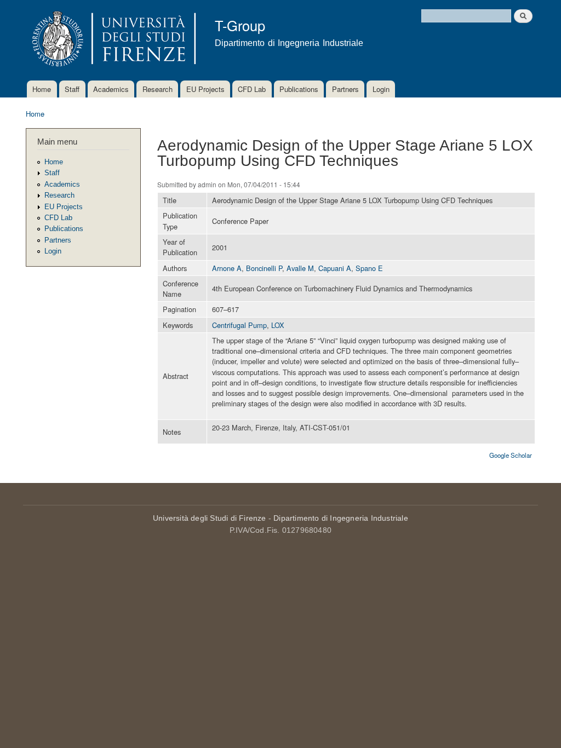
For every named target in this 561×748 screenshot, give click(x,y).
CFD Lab (252, 89)
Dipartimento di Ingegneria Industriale (340, 518)
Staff (72, 89)
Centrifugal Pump (239, 325)
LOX (277, 325)
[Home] (112, 40)
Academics (111, 89)
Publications (298, 89)
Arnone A (227, 268)
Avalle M (300, 268)
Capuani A (334, 268)
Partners (345, 89)
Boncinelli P (264, 268)
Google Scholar (510, 455)
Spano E (369, 268)
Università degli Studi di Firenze (209, 518)
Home (41, 89)
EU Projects (205, 89)
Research (157, 89)
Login (381, 89)
